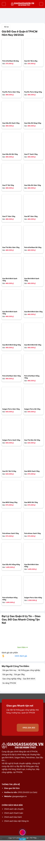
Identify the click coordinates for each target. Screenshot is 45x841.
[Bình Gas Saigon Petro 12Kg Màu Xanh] (11, 428)
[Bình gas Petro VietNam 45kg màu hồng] (11, 585)
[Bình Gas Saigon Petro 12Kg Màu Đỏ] (33, 397)
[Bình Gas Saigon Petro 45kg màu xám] (33, 585)
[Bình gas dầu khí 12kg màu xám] (33, 173)
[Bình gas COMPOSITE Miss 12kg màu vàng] (11, 490)
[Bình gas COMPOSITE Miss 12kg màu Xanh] (33, 459)
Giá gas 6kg (7, 674)
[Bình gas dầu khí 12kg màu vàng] (33, 111)
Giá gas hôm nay (9, 670)
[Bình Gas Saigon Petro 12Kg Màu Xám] (11, 397)
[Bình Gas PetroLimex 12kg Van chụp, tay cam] (33, 521)
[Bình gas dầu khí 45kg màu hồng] (11, 552)
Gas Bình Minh (29, 679)
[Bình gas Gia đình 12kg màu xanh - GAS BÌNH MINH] (11, 266)
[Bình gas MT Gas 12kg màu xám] (33, 204)
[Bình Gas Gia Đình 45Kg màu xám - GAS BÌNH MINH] (33, 552)
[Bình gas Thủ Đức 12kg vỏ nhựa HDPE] (33, 428)
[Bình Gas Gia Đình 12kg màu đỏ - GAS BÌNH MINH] (33, 332)
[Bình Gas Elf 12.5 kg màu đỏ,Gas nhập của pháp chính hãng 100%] (11, 459)
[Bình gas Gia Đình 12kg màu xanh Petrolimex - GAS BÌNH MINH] (33, 266)
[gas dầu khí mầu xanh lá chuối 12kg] (11, 111)
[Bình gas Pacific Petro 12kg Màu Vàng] (33, 80)
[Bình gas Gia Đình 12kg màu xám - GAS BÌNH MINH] (33, 299)
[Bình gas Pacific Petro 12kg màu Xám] (11, 80)
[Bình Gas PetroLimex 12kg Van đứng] (11, 521)
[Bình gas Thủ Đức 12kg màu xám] (11, 235)
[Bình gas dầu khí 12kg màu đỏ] (11, 142)
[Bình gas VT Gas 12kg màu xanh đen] (33, 142)
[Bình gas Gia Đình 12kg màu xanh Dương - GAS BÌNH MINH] (11, 299)
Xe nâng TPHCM (9, 683)
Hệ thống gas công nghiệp (29, 670)
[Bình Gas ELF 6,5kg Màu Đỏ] (33, 48)
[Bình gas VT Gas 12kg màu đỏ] (11, 173)
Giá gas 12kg (19, 674)
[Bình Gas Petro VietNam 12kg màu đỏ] (33, 235)
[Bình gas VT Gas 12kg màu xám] (11, 204)
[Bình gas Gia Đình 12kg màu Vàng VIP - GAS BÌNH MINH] (11, 332)
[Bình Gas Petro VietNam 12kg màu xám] (11, 364)
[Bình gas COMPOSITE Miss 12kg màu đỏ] (33, 490)
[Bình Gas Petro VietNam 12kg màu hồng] (33, 364)
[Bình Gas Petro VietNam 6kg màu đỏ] (11, 48)
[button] (4, 4)
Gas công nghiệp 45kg (11, 679)
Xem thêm (21, 647)
